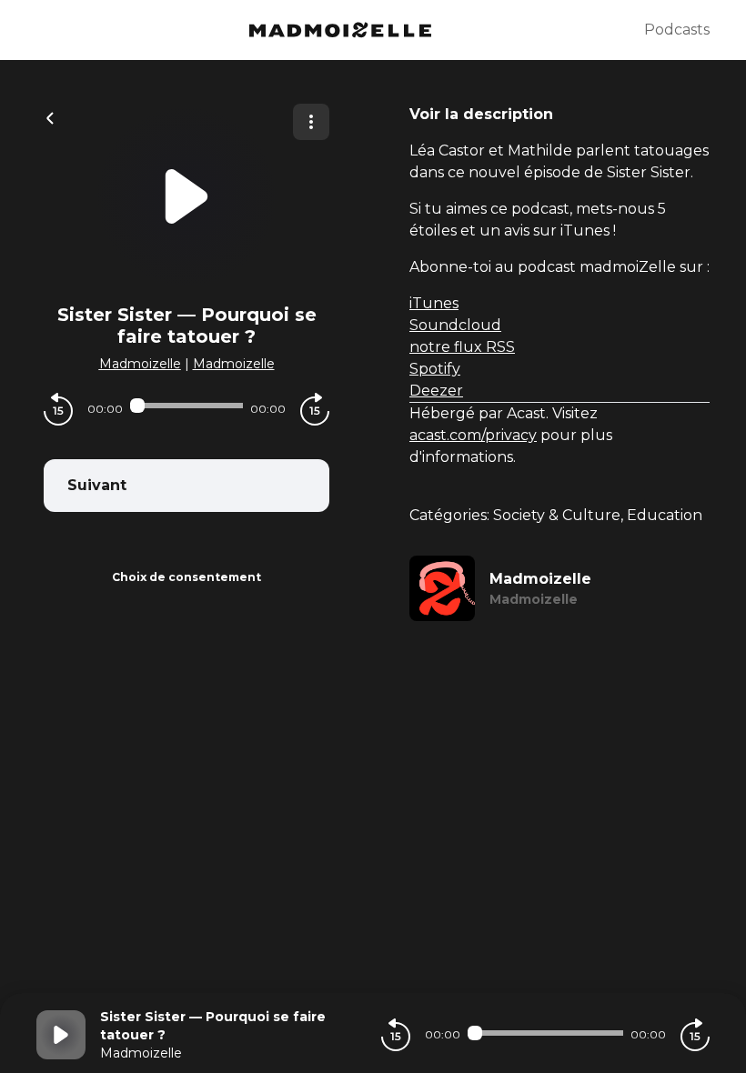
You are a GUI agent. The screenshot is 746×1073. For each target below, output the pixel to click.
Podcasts (677, 29)
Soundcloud (455, 325)
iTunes (434, 303)
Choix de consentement (186, 577)
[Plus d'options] (311, 122)
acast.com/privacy (473, 435)
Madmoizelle (140, 364)
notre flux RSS (462, 347)
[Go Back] (50, 116)
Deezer (436, 390)
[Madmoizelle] (340, 30)
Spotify (434, 368)
